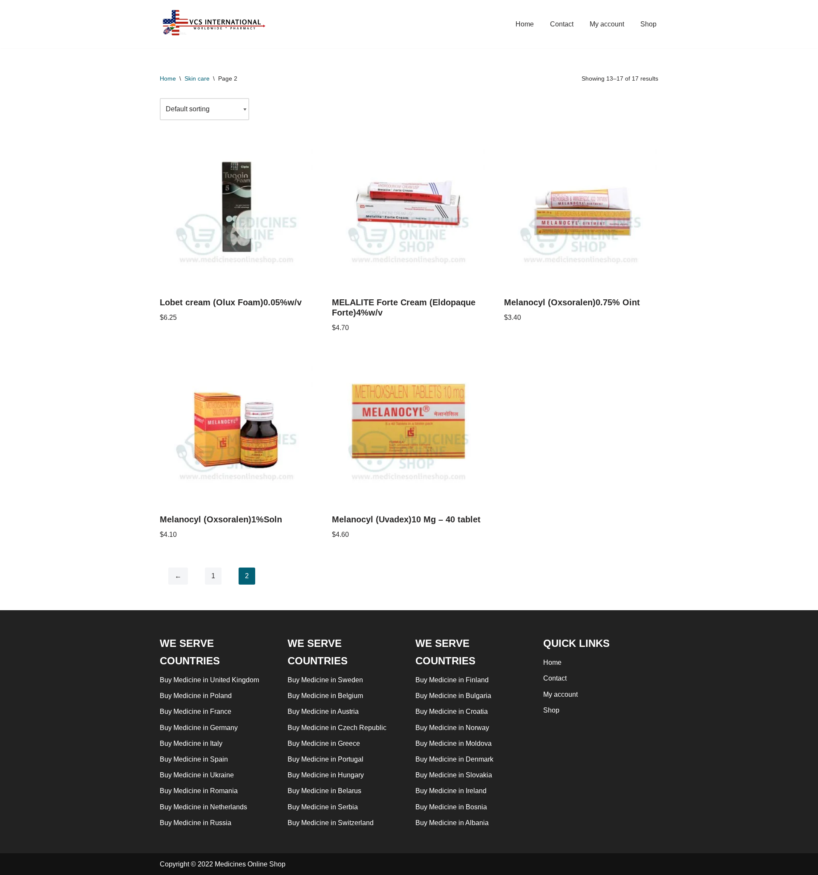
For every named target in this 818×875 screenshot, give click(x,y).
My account (607, 24)
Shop (648, 24)
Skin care (197, 78)
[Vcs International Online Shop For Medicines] (215, 24)
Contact (561, 24)
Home (525, 24)
